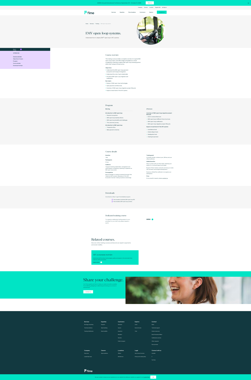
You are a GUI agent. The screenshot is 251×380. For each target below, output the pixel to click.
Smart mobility (104, 331)
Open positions (104, 353)
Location (151, 7)
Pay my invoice (155, 344)
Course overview (17, 56)
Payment (103, 324)
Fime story (86, 353)
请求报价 (148, 219)
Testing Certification (88, 331)
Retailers (120, 334)
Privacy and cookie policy (140, 356)
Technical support (156, 327)
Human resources (156, 331)
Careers (146, 7)
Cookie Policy (146, 377)
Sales (153, 324)
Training (97, 23)
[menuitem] (132, 12)
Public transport (121, 341)
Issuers (119, 327)
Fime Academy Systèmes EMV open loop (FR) (124, 199)
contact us (165, 178)
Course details (17, 63)
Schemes (120, 324)
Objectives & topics (18, 58)
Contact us (161, 12)
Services (92, 23)
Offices (119, 353)
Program (15, 61)
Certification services (156, 337)
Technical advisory (88, 327)
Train (136, 331)
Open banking (104, 327)
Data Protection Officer (157, 334)
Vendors (120, 337)
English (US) (157, 7)
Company (140, 7)
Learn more (96, 262)
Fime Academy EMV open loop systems (122, 201)
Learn (136, 324)
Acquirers (120, 331)
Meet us (150, 2)
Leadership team (88, 356)
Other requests (155, 341)
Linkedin (153, 353)
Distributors (120, 356)
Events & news (138, 327)
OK (153, 377)
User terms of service (139, 353)
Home (87, 23)
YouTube (154, 359)
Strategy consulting (88, 324)
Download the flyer (18, 65)
